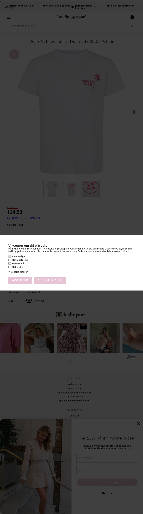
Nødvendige (18, 256)
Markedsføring (20, 260)
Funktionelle (18, 263)
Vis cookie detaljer (18, 272)
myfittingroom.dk (20, 248)
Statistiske (17, 267)
